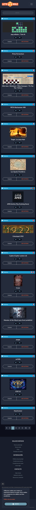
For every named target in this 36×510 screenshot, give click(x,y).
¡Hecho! (17, 503)
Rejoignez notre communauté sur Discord (17, 487)
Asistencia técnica (18, 475)
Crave (18, 288)
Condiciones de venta (18, 463)
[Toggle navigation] (31, 4)
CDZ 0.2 (18, 391)
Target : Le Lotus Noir (18, 139)
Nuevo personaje (18, 444)
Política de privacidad (18, 459)
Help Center (18, 473)
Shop (18, 449)
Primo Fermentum (18, 54)
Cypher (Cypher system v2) (18, 256)
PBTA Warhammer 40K (18, 107)
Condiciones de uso (18, 461)
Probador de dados (18, 451)
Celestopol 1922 (18, 236)
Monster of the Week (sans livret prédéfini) (18, 320)
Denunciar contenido (18, 477)
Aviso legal (18, 465)
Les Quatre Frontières (18, 172)
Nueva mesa (18, 447)
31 (26, 428)
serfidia (18, 359)
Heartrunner (18, 411)
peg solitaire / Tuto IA (18, 34)
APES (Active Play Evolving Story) (18, 204)
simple (18, 339)
